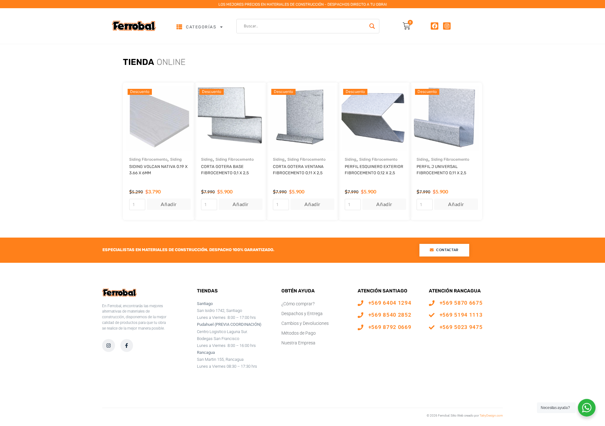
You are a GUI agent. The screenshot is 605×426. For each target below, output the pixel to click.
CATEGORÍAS (201, 27)
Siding (176, 159)
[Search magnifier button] (372, 26)
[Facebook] (434, 26)
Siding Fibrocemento (148, 159)
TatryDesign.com (491, 415)
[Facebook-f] (126, 345)
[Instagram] (447, 26)
